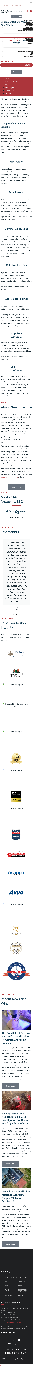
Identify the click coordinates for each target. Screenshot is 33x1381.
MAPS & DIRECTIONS (14, 1322)
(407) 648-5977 (14, 1317)
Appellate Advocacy (28, 29)
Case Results (29, 40)
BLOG (20, 1286)
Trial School (30, 43)
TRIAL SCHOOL (23, 1277)
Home (29, 11)
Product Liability (29, 22)
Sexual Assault (29, 24)
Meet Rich (30, 41)
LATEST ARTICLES (9, 994)
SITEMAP (21, 1296)
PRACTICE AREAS (11, 1277)
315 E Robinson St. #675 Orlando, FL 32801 (11, 1313)
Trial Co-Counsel (29, 27)
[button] (3, 575)
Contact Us (27, 60)
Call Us (27, 65)
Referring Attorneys (28, 56)
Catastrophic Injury (28, 20)
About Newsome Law (28, 38)
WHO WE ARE (7, 492)
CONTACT (8, 1296)
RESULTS (8, 1286)
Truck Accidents (29, 25)
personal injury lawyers (9, 477)
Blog (32, 53)
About (29, 35)
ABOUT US (8, 1282)
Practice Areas (25, 17)
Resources (27, 47)
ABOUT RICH (22, 1282)
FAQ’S (31, 54)
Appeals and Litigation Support (25, 30)
